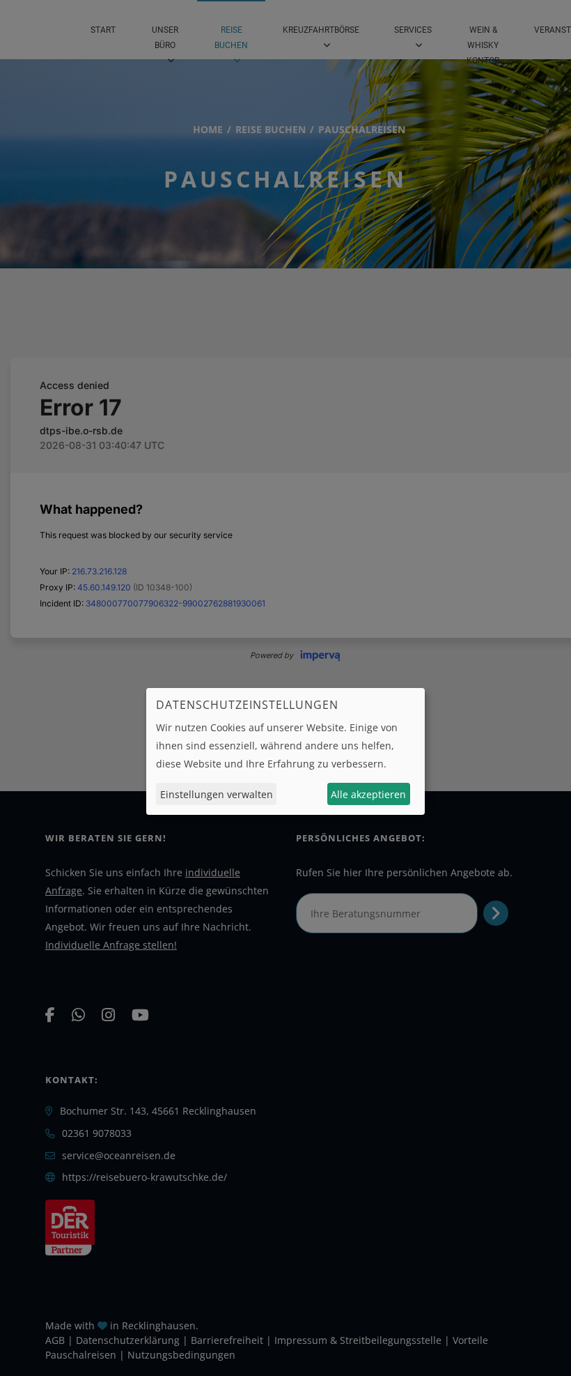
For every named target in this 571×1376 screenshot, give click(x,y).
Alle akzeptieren (368, 794)
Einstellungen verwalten (216, 794)
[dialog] (285, 751)
